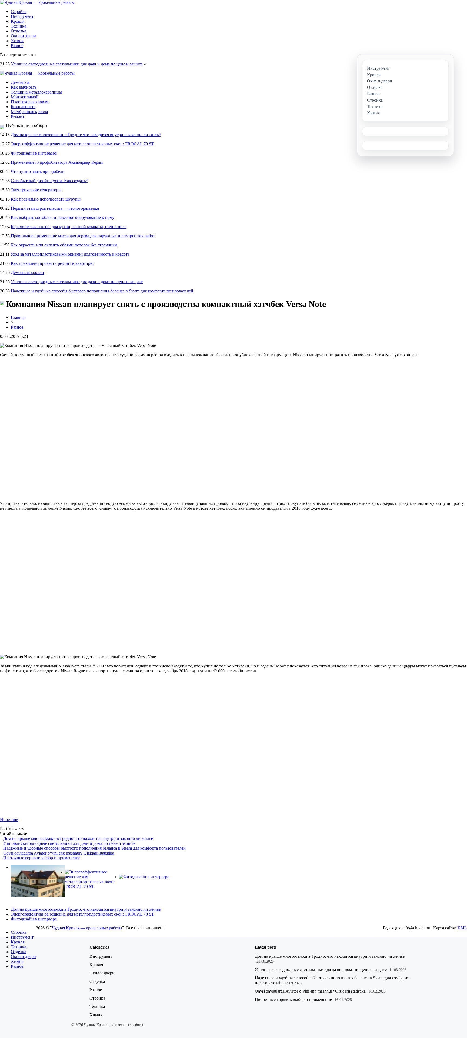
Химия (17, 40)
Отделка (18, 31)
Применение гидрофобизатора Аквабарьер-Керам (57, 162)
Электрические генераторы (36, 190)
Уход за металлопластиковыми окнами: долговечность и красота (70, 254)
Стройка (18, 11)
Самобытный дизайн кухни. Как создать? (49, 180)
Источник (9, 819)
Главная (18, 317)
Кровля (17, 21)
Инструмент (22, 16)
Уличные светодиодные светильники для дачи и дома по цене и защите (77, 64)
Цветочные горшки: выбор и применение (41, 858)
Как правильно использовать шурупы (46, 199)
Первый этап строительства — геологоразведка (55, 208)
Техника (18, 26)
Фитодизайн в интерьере (34, 153)
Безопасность (23, 106)
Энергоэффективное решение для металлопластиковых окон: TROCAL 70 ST (82, 144)
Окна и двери (23, 36)
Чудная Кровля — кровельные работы (87, 928)
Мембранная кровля (29, 111)
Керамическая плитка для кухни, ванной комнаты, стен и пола (68, 226)
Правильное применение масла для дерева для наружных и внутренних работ (83, 235)
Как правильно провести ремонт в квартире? (52, 263)
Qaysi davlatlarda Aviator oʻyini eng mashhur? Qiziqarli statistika (58, 853)
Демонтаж (20, 82)
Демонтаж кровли (27, 272)
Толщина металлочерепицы (36, 92)
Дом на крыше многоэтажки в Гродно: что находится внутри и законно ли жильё (86, 134)
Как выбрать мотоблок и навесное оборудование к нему (62, 217)
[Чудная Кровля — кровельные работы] (37, 2)
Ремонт (17, 116)
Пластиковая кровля (29, 101)
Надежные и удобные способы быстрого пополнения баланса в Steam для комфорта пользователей (102, 291)
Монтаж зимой (24, 97)
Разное (17, 45)
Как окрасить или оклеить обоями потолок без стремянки (64, 245)
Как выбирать (23, 87)
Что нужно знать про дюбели (38, 171)
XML (462, 928)
